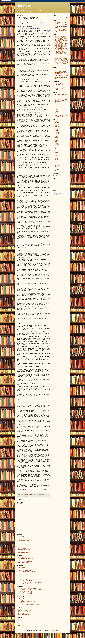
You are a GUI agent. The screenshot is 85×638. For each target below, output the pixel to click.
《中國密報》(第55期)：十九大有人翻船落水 (61, 102)
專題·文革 (56, 162)
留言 (56, 194)
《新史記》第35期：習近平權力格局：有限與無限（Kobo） (61, 116)
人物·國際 (56, 134)
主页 (19, 625)
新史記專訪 (57, 169)
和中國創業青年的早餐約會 (59, 83)
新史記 (57, 200)
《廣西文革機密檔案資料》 (23, 567)
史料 (55, 147)
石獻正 (57, 201)
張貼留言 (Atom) (23, 531)
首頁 (33, 529)
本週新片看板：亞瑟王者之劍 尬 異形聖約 (61, 86)
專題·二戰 (56, 158)
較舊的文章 (48, 529)
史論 (55, 150)
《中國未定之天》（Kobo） (23, 600)
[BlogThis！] (40, 494)
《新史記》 (57, 123)
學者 (55, 170)
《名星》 (56, 121)
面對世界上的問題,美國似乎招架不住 (24, 548)
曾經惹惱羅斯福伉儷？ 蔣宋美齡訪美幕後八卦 (26, 542)
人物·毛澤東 (57, 129)
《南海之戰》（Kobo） (58, 109)
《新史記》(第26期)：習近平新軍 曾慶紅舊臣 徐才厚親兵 (28, 593)
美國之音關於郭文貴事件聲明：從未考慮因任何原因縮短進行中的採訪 (61, 73)
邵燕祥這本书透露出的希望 (23, 562)
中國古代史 (57, 140)
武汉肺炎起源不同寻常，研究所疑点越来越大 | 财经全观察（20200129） (61, 49)
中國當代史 (57, 144)
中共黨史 (56, 137)
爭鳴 (55, 154)
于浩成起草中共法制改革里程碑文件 (24, 551)
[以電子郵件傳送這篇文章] (39, 494)
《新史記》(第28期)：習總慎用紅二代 (25, 591)
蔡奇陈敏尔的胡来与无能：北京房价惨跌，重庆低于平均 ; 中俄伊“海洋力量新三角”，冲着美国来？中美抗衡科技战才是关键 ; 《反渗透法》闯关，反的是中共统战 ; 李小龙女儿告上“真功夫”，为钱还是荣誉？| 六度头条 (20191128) (61, 61)
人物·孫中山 (57, 132)
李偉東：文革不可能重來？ (23, 557)
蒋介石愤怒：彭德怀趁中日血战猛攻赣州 (25, 558)
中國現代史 (25, 496)
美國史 (56, 155)
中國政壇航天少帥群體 (59, 88)
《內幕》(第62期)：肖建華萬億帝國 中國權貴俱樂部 (61, 104)
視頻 (55, 168)
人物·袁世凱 (57, 133)
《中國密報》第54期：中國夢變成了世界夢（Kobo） (27, 601)
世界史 (56, 145)
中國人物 (56, 139)
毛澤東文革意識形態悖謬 (22, 613)
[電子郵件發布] (37, 494)
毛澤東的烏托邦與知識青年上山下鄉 (24, 610)
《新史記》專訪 (57, 125)
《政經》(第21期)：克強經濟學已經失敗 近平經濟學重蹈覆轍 (61, 100)
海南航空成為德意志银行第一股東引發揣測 (61, 78)
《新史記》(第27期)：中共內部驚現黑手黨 (25, 592)
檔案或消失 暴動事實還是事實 (23, 540)
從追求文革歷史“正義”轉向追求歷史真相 (25, 546)
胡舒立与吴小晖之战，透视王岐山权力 (61, 25)
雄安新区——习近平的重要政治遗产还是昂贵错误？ (61, 27)
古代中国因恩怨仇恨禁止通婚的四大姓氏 (25, 561)
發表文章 (56, 192)
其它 (55, 151)
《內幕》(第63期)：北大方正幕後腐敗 (25, 578)
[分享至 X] (41, 494)
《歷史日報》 (57, 126)
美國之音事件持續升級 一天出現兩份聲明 (61, 76)
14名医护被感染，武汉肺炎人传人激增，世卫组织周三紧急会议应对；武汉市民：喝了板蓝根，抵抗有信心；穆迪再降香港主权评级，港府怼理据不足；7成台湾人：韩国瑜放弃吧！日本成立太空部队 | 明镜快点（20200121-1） (61, 54)
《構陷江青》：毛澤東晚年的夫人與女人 (25, 570)
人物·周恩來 (57, 130)
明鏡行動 (56, 152)
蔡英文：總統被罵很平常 (59, 84)
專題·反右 (56, 161)
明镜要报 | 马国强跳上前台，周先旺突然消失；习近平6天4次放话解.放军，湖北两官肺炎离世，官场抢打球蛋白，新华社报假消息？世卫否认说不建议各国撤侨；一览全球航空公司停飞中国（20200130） (61, 45)
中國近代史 (57, 141)
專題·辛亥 (56, 163)
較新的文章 (19, 529)
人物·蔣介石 (57, 136)
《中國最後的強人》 (21, 598)
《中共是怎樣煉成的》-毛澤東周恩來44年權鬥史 (26, 571)
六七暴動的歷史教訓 (21, 539)
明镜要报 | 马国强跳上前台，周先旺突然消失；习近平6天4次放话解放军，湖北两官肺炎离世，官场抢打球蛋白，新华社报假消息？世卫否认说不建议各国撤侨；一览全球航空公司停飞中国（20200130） (61, 39)
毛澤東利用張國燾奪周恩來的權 (23, 552)
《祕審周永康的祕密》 (22, 569)
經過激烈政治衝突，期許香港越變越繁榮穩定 (61, 23)
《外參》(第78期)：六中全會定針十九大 (25, 579)
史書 (55, 148)
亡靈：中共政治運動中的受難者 (23, 611)
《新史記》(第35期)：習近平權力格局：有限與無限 (27, 588)
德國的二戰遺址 (21, 536)
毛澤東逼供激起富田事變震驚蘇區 (24, 549)
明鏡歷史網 (24, 6)
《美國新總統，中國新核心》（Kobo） (25, 602)
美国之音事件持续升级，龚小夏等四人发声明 (61, 31)
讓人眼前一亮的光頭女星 (59, 89)
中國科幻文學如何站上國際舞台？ (61, 29)
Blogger (56, 630)
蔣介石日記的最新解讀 (22, 538)
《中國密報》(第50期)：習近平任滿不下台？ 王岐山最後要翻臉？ (30, 582)
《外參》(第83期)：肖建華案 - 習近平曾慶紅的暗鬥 (61, 97)
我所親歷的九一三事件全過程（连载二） (25, 609)
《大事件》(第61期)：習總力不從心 (24, 583)
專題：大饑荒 (57, 157)
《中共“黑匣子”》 (58, 112)
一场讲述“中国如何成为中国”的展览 (24, 560)
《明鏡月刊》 (57, 122)
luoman (50, 630)
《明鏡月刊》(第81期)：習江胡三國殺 (25, 580)
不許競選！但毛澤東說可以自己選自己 (25, 614)
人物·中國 (21, 496)
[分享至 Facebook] (42, 494)
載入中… (18, 619)
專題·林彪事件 (57, 165)
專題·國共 (56, 166)
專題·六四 (56, 159)
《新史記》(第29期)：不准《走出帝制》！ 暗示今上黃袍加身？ (29, 589)
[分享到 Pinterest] (43, 494)
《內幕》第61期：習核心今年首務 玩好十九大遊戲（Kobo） (29, 604)
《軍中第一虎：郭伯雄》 (22, 573)
